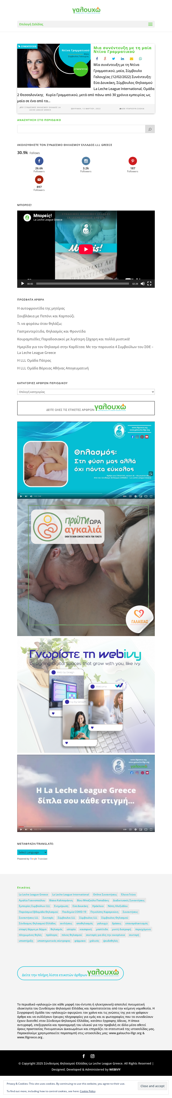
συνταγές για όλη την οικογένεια (105, 935)
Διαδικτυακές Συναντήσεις (129, 900)
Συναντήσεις (130, 912)
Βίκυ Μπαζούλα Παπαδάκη (93, 900)
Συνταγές (48, 917)
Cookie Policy (87, 1091)
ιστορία (71, 929)
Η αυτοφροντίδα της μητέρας (41, 308)
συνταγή (134, 935)
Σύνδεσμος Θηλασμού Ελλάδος (37, 923)
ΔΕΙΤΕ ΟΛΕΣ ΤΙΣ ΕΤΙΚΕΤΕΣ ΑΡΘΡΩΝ (70, 410)
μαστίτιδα (102, 929)
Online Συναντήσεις (105, 894)
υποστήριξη (26, 940)
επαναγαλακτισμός (136, 923)
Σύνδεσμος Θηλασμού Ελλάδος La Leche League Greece (43, 108)
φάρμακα (79, 940)
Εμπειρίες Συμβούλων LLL (34, 906)
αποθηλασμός (84, 923)
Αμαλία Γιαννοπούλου (32, 900)
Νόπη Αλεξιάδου (118, 906)
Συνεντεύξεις (28, 46)
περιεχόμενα (143, 929)
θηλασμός (57, 929)
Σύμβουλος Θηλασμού (114, 917)
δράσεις (116, 923)
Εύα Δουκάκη (80, 906)
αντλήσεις (66, 923)
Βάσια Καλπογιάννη (61, 900)
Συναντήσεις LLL (28, 917)
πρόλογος (51, 935)
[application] (86, 249)
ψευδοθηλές (110, 940)
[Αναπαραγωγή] (23, 284)
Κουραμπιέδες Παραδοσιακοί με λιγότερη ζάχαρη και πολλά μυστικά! (73, 339)
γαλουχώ (102, 923)
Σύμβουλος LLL (88, 917)
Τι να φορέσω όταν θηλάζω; (39, 323)
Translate (42, 859)
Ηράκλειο (98, 906)
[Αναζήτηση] (150, 129)
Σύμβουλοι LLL (66, 917)
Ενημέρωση (61, 906)
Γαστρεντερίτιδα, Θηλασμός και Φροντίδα (51, 331)
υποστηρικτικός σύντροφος (53, 940)
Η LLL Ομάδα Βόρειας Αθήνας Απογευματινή (53, 368)
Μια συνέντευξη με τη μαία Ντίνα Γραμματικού (123, 49)
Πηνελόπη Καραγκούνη (104, 912)
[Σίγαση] (143, 284)
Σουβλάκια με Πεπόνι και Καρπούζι (45, 316)
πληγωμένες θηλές (30, 935)
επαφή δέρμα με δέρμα (32, 929)
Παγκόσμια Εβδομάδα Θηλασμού (38, 912)
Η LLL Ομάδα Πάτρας (34, 360)
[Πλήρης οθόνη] (149, 284)
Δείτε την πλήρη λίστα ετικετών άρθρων (54, 975)
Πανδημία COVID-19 (74, 912)
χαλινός (94, 940)
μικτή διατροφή (121, 929)
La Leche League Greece (33, 894)
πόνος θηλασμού (72, 935)
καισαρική (86, 929)
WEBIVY (115, 1069)
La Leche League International (70, 894)
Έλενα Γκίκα (128, 894)
